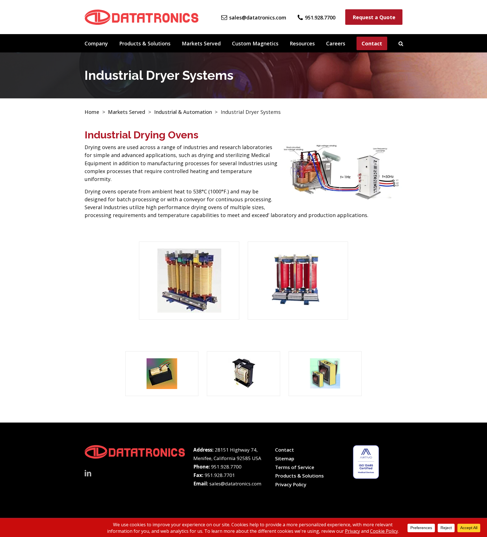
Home (92, 112)
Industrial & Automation (183, 112)
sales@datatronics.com (235, 483)
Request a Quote (374, 17)
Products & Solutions (145, 43)
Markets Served (201, 43)
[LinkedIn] (88, 472)
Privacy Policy (290, 484)
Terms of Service (294, 467)
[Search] (401, 43)
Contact (372, 43)
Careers (335, 43)
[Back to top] (468, 518)
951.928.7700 (226, 466)
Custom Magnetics (255, 43)
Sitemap (284, 458)
